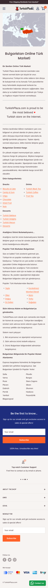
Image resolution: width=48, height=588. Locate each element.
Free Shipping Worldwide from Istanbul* (24, 2)
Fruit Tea (29, 196)
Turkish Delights (9, 219)
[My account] (37, 8)
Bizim (31, 295)
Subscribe (24, 440)
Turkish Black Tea (33, 189)
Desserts (6, 226)
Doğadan (32, 302)
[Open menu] (4, 9)
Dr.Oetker (9, 302)
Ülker (7, 295)
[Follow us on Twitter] (9, 560)
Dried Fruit (7, 203)
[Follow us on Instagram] (15, 560)
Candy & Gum (9, 192)
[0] (43, 8)
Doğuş (8, 299)
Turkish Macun (9, 222)
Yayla (7, 288)
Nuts (5, 206)
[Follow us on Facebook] (4, 560)
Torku (31, 299)
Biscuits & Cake (9, 189)
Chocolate (7, 199)
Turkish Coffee (32, 192)
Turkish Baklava (9, 215)
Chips (5, 196)
